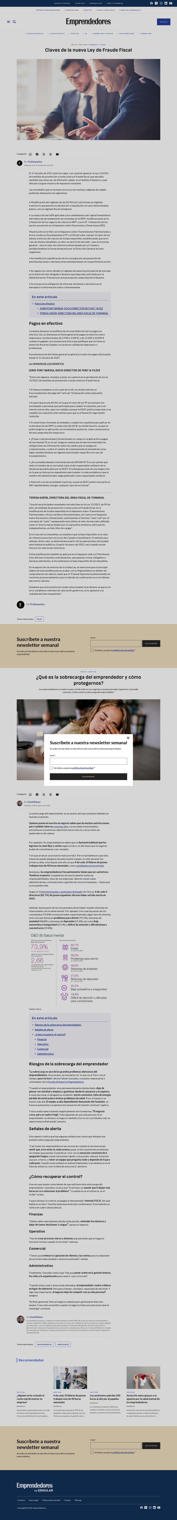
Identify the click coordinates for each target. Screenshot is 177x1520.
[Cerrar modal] (128, 738)
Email (53, 755)
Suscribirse (88, 777)
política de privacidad (82, 768)
